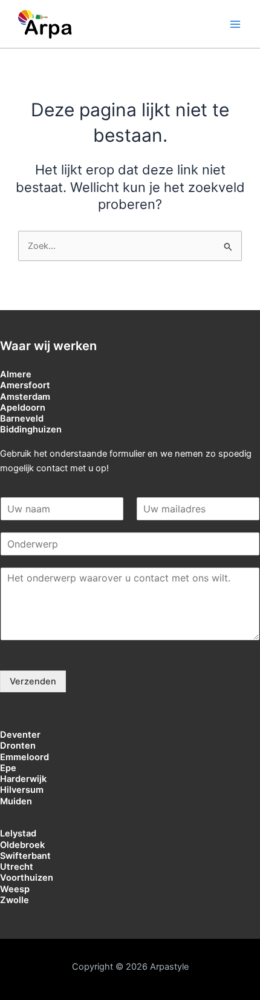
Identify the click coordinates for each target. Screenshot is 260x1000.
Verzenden (33, 681)
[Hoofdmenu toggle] (235, 24)
